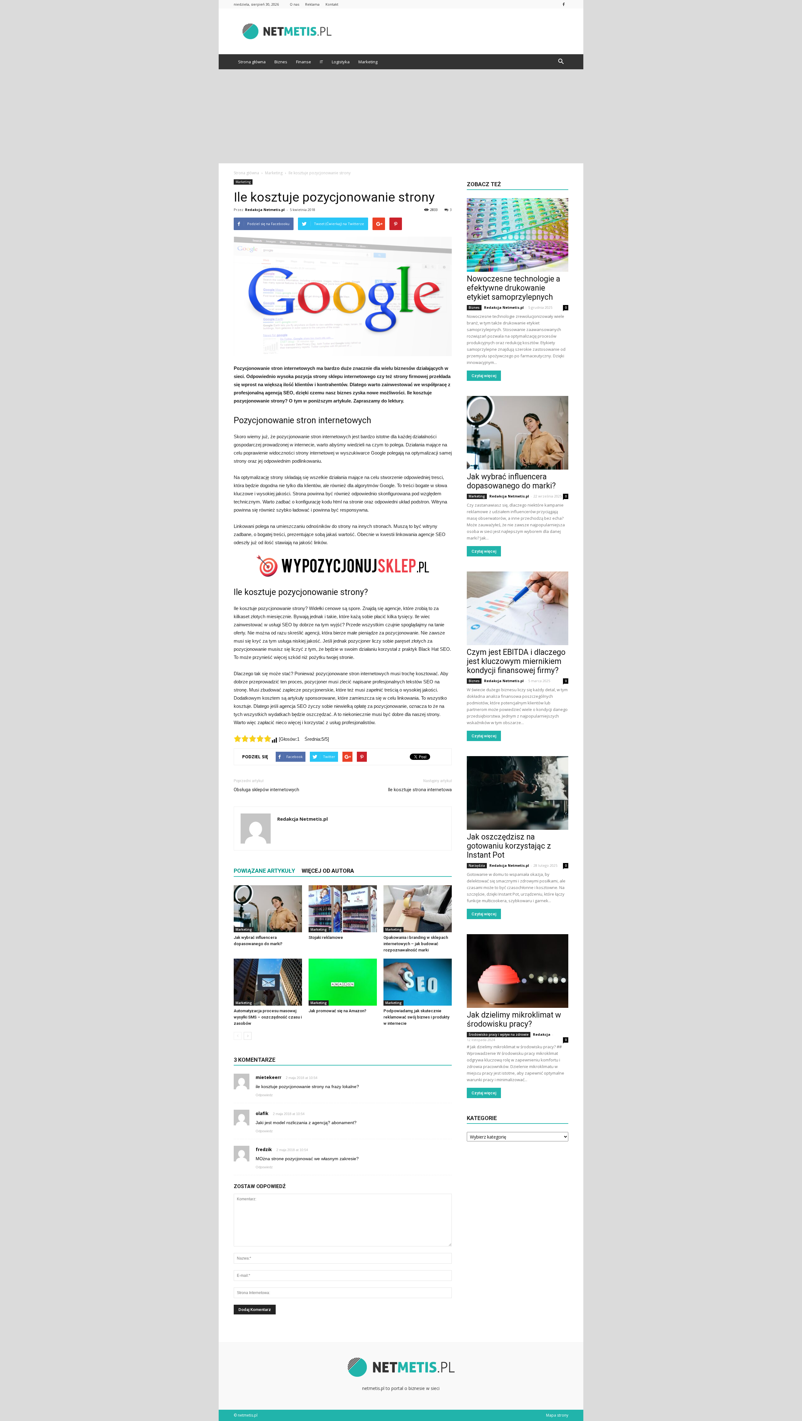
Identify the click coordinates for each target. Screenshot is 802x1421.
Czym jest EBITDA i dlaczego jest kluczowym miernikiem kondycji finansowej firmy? (516, 661)
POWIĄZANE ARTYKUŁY (264, 870)
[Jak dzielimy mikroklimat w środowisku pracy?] (517, 971)
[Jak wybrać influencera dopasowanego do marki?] (268, 908)
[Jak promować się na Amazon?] (343, 982)
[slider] (252, 738)
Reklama (312, 4)
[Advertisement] (401, 116)
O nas (294, 4)
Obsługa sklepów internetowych (266, 789)
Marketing (368, 62)
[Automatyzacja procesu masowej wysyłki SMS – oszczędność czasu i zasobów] (268, 982)
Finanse (303, 62)
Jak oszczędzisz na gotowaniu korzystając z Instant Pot (509, 846)
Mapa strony (557, 1415)
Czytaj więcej (483, 375)
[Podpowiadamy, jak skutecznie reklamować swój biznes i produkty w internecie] (417, 982)
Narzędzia (477, 865)
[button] (560, 61)
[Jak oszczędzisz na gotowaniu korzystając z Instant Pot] (517, 793)
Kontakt (331, 4)
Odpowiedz (264, 1095)
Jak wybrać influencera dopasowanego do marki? (511, 481)
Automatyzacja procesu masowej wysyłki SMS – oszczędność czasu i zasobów (268, 1017)
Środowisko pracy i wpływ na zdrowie (499, 1034)
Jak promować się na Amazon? (337, 1010)
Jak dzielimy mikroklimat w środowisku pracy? (514, 1019)
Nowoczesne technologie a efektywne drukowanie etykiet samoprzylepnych (513, 288)
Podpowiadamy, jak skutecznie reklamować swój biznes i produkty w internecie (416, 1017)
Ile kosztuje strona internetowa (420, 789)
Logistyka (341, 62)
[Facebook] (563, 4)
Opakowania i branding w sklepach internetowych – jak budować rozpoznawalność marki (415, 943)
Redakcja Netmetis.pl (265, 209)
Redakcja (541, 1034)
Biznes (280, 62)
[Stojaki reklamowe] (343, 908)
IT (321, 62)
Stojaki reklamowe (326, 937)
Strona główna (252, 62)
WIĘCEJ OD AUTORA (328, 870)
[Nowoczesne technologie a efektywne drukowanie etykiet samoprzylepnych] (517, 235)
